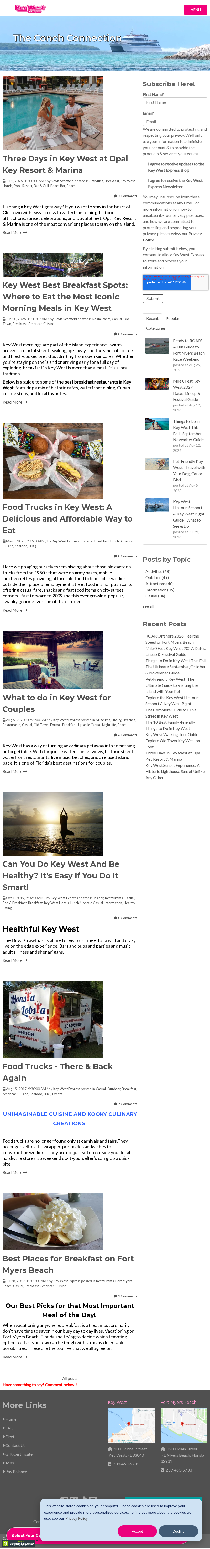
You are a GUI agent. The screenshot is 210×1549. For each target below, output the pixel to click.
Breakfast (112, 181)
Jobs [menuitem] (9, 1462)
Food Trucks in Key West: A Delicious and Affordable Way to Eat (68, 519)
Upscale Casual (89, 725)
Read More (13, 232)
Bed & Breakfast (15, 903)
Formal (55, 725)
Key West (117, 1402)
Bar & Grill (41, 186)
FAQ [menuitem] (9, 1427)
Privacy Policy (76, 1518)
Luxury (116, 720)
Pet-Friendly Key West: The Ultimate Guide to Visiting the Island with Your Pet (171, 685)
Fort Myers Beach (179, 1402)
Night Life (109, 725)
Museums (103, 720)
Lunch (114, 541)
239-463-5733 (126, 1463)
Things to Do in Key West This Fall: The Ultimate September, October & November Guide (176, 666)
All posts (70, 1378)
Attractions (159, 583)
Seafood (21, 546)
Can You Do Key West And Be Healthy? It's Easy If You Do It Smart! (61, 875)
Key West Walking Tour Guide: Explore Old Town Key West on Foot (172, 740)
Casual (117, 319)
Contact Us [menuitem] (15, 1445)
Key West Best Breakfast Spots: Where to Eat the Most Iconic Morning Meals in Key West (65, 296)
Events (57, 1094)
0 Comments (127, 334)
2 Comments (127, 196)
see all (148, 606)
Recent (152, 318)
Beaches (129, 720)
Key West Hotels (56, 903)
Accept (137, 1531)
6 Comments (127, 735)
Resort (27, 186)
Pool (17, 186)
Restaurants (101, 319)
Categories (156, 328)
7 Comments (127, 1104)
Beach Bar (57, 186)
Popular (173, 318)
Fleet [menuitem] (9, 1436)
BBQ (32, 546)
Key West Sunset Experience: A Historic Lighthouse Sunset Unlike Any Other (175, 771)
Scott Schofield (62, 181)
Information (113, 903)
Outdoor (113, 1089)
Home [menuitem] (10, 1419)
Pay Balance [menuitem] (16, 1471)
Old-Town (41, 725)
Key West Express (65, 541)
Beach (71, 186)
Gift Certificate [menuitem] (19, 1454)
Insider (98, 898)
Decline (179, 1531)
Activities (96, 181)
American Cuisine (41, 324)
